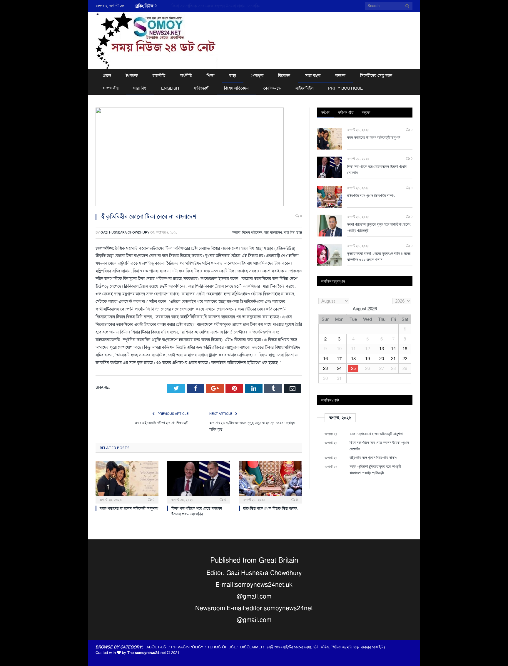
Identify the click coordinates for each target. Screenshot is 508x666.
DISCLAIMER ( (254, 647)
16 (325, 359)
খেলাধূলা (257, 75)
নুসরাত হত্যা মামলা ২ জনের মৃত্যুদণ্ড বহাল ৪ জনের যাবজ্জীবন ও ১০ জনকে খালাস (378, 256)
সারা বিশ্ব (139, 88)
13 (381, 349)
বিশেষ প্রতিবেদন (236, 88)
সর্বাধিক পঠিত (345, 112)
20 (381, 359)
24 (339, 368)
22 (404, 359)
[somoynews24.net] (157, 40)
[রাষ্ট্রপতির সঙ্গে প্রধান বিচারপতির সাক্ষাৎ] (270, 481)
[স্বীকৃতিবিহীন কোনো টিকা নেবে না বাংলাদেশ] (199, 158)
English (170, 88)
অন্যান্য (340, 75)
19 (367, 359)
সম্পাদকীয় (110, 88)
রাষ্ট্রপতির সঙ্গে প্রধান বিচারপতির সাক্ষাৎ (270, 508)
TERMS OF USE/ (223, 647)
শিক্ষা (210, 75)
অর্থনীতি (186, 75)
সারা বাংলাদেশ (273, 232)
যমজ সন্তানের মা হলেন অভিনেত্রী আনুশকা (129, 508)
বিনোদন (284, 75)
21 (393, 359)
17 (339, 359)
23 (325, 368)
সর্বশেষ (325, 112)
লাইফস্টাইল (304, 88)
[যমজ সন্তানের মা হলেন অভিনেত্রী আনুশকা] (127, 481)
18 (353, 359)
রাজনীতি (159, 75)
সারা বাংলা (312, 75)
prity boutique (345, 88)
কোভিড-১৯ (272, 88)
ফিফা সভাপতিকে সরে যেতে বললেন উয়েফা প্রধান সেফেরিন (215, 6)
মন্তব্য (366, 112)
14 (393, 349)
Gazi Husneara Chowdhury (125, 232)
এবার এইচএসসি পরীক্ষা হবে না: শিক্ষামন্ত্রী (161, 422)
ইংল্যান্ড (132, 75)
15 (404, 349)
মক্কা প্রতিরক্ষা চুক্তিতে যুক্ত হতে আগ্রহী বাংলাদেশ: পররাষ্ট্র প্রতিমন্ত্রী (379, 227)
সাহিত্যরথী (201, 88)
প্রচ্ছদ (107, 75)
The (146, 652)
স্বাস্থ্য (232, 75)
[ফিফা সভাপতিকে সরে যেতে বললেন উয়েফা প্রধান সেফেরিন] (198, 481)
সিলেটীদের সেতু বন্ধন (376, 75)
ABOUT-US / (158, 647)
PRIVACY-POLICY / (189, 647)
